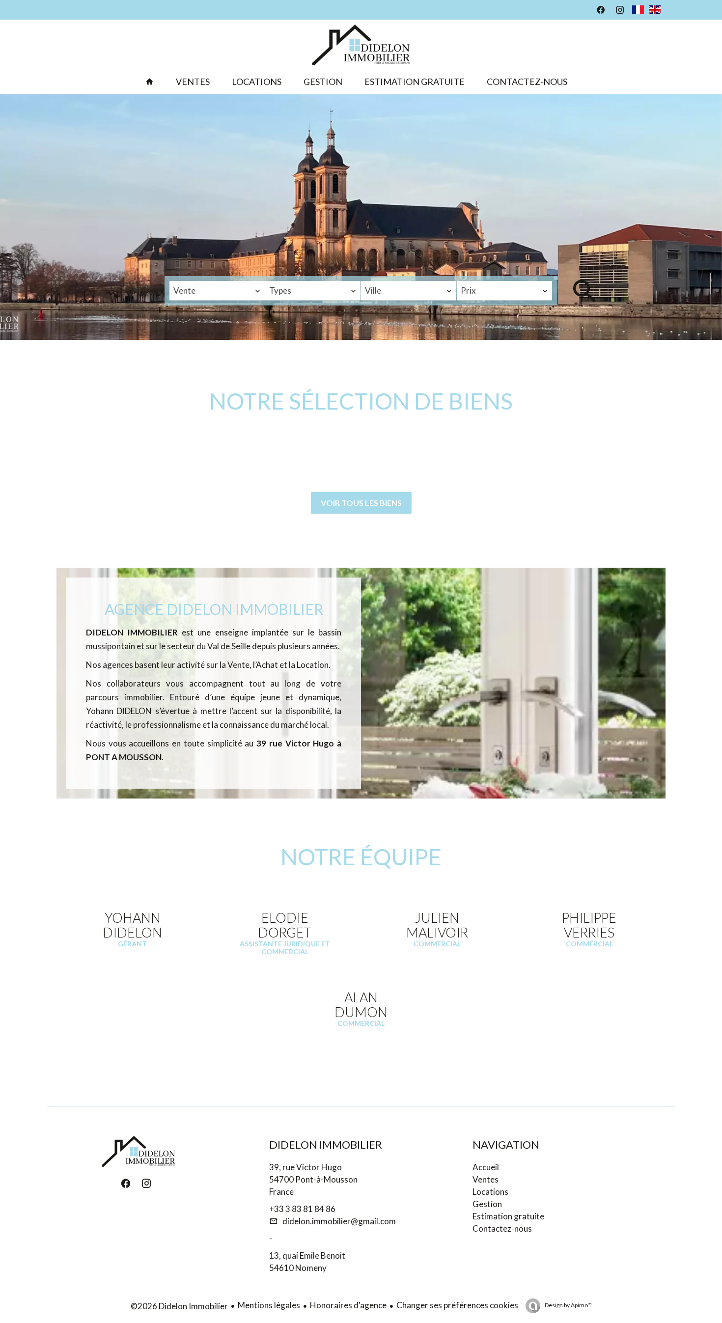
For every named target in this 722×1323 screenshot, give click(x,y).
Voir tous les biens (361, 502)
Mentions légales (269, 1305)
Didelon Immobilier (325, 1144)
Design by (568, 1305)
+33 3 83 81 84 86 (302, 1209)
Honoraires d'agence (348, 1305)
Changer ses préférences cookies (457, 1305)
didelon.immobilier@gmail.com (339, 1221)
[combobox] (217, 291)
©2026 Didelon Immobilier (179, 1306)
